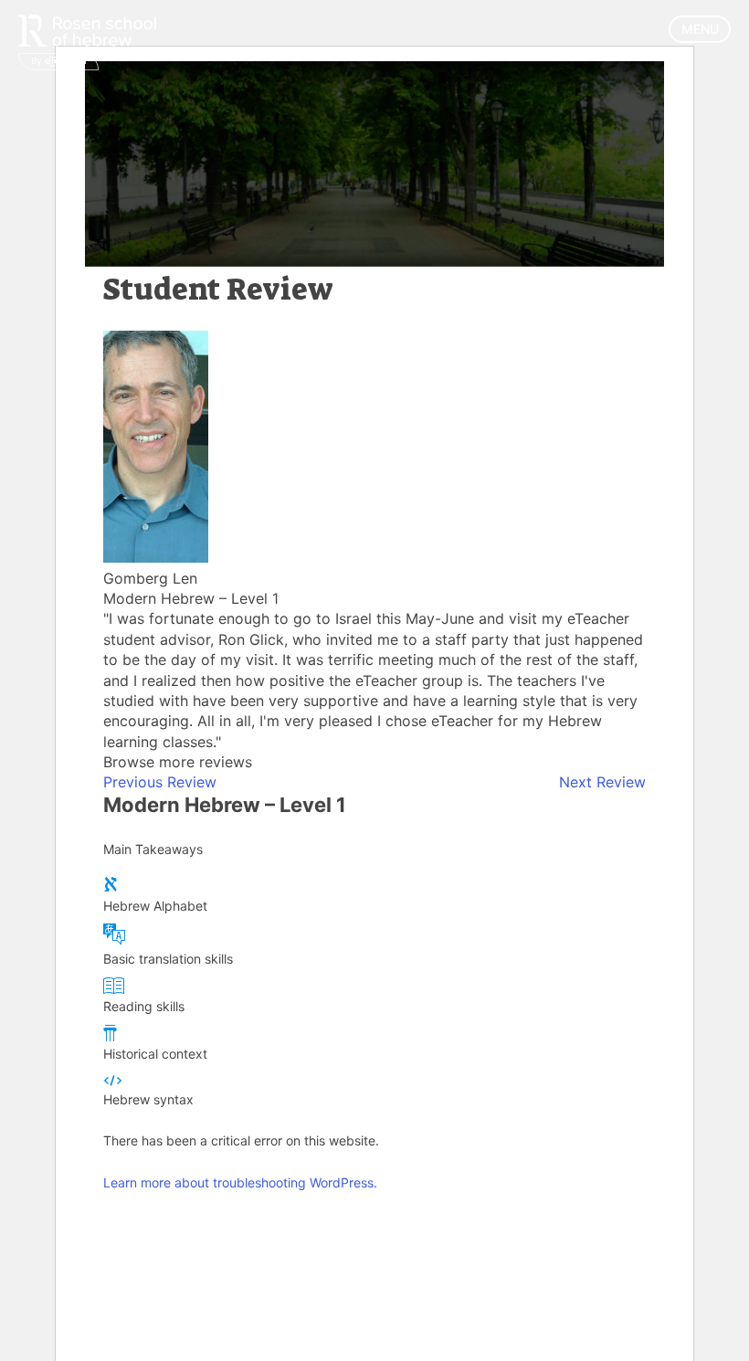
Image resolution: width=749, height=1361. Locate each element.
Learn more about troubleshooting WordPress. (240, 1182)
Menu (700, 29)
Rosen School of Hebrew (91, 39)
